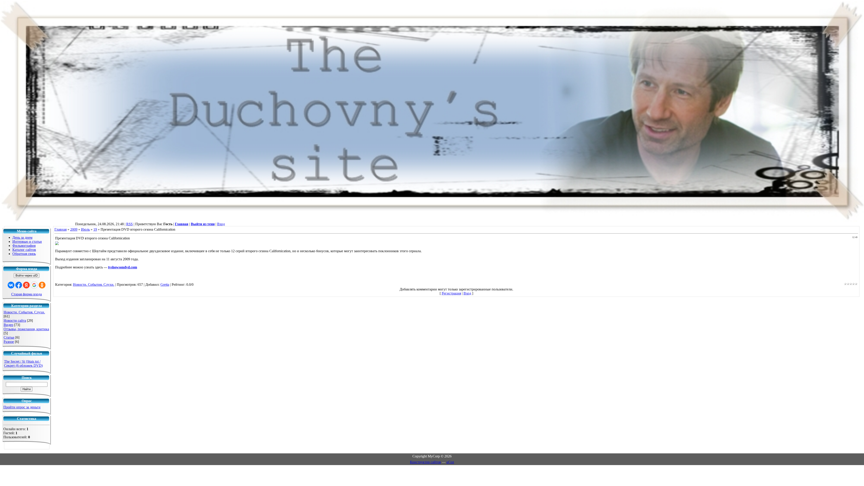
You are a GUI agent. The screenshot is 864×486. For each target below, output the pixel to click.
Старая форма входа (26, 294)
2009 (73, 229)
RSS (129, 224)
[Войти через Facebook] (18, 285)
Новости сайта (15, 320)
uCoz (450, 462)
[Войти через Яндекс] (26, 285)
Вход (221, 224)
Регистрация (451, 293)
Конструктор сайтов (425, 462)
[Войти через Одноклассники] (42, 285)
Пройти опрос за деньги (21, 407)
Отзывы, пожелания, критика (26, 329)
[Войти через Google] (34, 285)
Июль (85, 229)
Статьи (9, 337)
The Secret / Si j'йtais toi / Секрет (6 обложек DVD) (23, 363)
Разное (9, 342)
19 (95, 229)
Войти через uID (27, 275)
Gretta (164, 284)
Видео (8, 325)
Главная (60, 229)
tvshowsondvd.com (122, 267)
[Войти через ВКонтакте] (11, 285)
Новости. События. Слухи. (24, 312)
